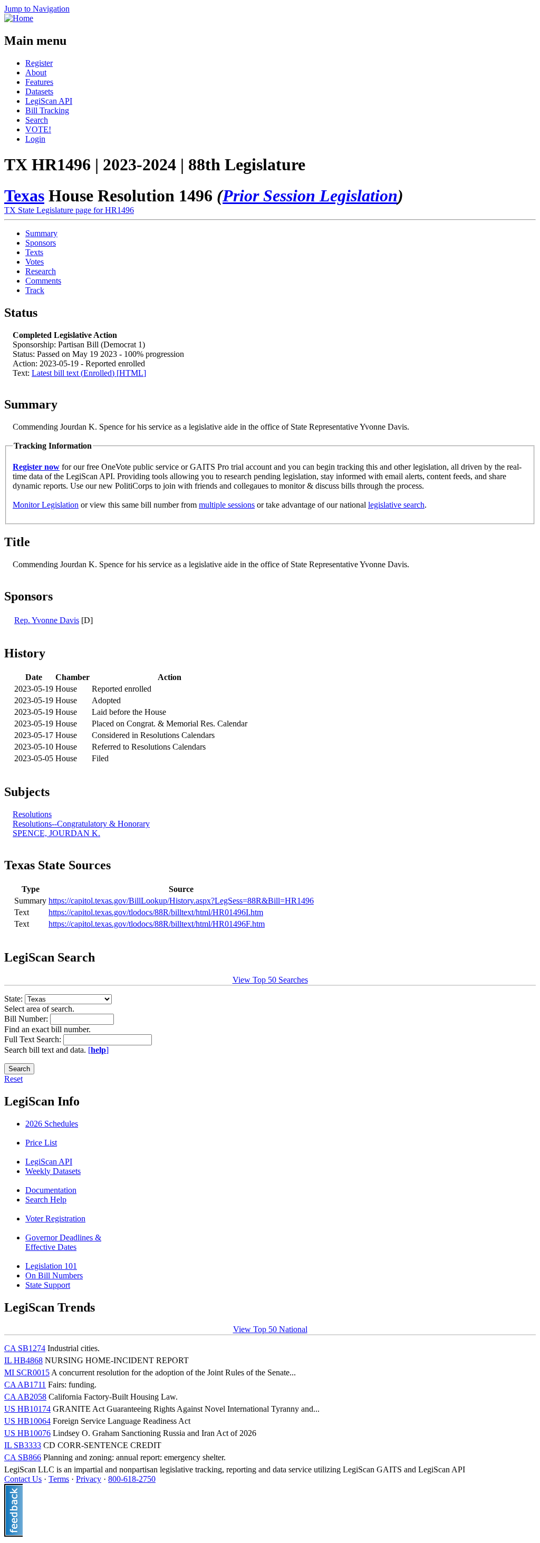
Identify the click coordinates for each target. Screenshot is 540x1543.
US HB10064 (27, 1420)
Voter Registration (55, 1218)
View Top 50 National (270, 1329)
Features (39, 81)
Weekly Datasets (53, 1171)
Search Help (45, 1199)
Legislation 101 (51, 1265)
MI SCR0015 (27, 1372)
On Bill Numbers (54, 1275)
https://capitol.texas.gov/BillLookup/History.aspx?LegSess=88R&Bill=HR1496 (181, 900)
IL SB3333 (22, 1445)
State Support (47, 1284)
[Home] (18, 18)
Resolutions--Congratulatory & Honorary (81, 823)
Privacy (88, 1478)
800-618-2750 (132, 1478)
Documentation (50, 1190)
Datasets (39, 91)
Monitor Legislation (46, 504)
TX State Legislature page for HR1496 (69, 210)
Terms (59, 1478)
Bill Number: (27, 1018)
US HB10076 (27, 1433)
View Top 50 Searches (270, 979)
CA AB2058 (25, 1396)
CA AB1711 (25, 1384)
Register (39, 63)
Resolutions (32, 814)
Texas (24, 195)
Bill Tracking (47, 110)
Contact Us (23, 1478)
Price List (41, 1142)
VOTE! (38, 129)
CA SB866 (22, 1457)
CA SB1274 (24, 1348)
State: (14, 998)
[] (98, 1049)
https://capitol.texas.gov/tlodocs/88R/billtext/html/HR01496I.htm (156, 912)
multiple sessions (227, 504)
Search (36, 119)
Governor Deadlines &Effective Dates (63, 1242)
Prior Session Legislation (310, 195)
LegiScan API (48, 100)
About (35, 72)
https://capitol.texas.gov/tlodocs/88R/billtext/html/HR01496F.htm (157, 923)
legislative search (396, 504)
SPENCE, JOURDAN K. (56, 833)
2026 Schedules (51, 1123)
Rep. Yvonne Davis (46, 620)
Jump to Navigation (37, 8)
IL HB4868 (23, 1360)
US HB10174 (27, 1408)
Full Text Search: (33, 1039)
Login (35, 138)
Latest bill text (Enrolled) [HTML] (89, 372)
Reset (13, 1078)
